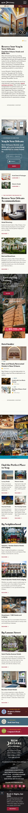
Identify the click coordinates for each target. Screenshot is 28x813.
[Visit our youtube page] (23, 786)
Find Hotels (12, 808)
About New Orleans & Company (14, 772)
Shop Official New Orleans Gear (14, 779)
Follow (8, 293)
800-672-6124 (16, 757)
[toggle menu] (24, 2)
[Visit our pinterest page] (16, 786)
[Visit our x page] (12, 786)
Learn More (15, 178)
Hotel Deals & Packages (19, 175)
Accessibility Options (18, 774)
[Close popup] (2, 793)
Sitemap (9, 776)
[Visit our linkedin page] (19, 786)
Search (14, 166)
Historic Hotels (16, 184)
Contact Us (14, 768)
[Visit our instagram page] (8, 786)
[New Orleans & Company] (8, 2)
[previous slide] (20, 32)
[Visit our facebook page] (4, 786)
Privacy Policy (17, 776)
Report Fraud (7, 774)
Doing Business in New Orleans (14, 770)
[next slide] (24, 32)
